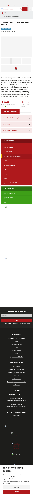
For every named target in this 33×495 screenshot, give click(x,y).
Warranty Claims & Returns (16, 373)
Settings (16, 487)
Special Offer (8, 198)
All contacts (16, 415)
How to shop (16, 366)
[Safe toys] (16, 457)
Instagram (16, 419)
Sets (5, 174)
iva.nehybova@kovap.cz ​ (18, 406)
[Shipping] (16, 279)
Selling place (16, 379)
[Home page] (7, 9)
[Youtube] (8, 5)
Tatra (5, 161)
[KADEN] (16, 229)
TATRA (16, 341)
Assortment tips (9, 193)
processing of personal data (21, 323)
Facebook (11, 419)
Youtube (21, 419)
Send (16, 320)
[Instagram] (12, 5)
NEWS (5, 202)
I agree (16, 492)
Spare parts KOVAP (10, 183)
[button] (27, 5)
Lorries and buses (9, 165)
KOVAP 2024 (8, 152)
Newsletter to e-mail (17, 311)
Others (6, 178)
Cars (5, 169)
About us (16, 376)
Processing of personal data (16, 382)
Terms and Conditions (16, 370)
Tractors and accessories (12, 156)
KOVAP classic (8, 147)
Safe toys (16, 385)
